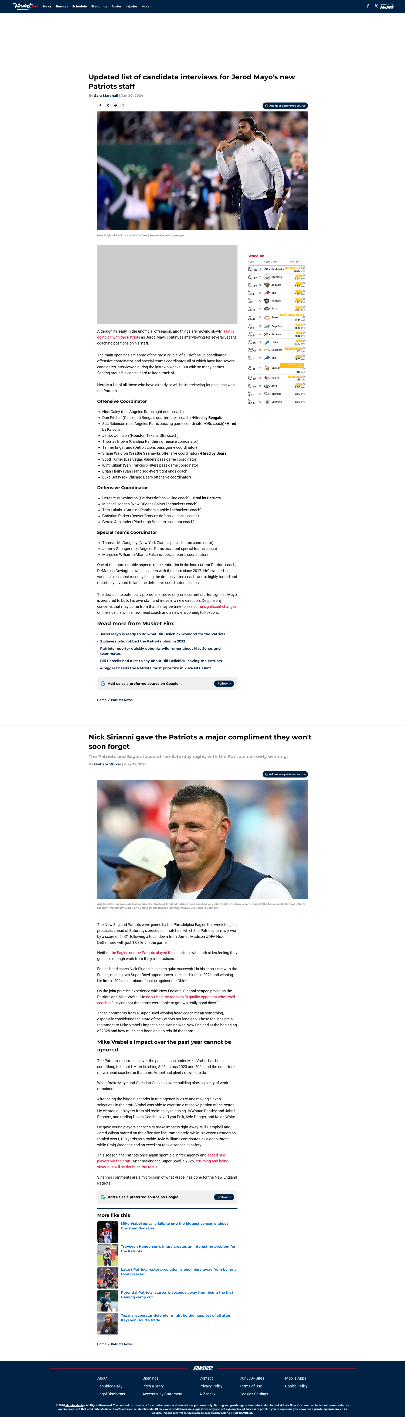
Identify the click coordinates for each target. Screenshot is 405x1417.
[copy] (123, 105)
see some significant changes (211, 606)
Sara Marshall (106, 96)
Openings (150, 1378)
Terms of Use (251, 1386)
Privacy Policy (211, 1386)
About (102, 1378)
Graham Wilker (107, 764)
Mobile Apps (295, 1378)
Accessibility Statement (162, 1394)
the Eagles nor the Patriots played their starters (150, 952)
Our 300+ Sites (252, 1378)
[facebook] (368, 6)
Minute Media (74, 1405)
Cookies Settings (254, 1394)
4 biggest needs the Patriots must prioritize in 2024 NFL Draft (155, 668)
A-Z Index (207, 1394)
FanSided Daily (109, 1386)
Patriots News (121, 700)
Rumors (62, 6)
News (47, 6)
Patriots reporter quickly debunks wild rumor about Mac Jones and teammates (160, 651)
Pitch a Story (153, 1386)
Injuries (131, 6)
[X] (376, 6)
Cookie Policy (296, 1386)
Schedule (79, 6)
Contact (206, 1378)
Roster (116, 6)
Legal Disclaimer (111, 1394)
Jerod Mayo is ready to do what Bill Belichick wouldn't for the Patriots (163, 634)
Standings (99, 6)
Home (102, 700)
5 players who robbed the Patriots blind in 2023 (142, 641)
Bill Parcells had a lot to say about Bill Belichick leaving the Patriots (161, 661)
